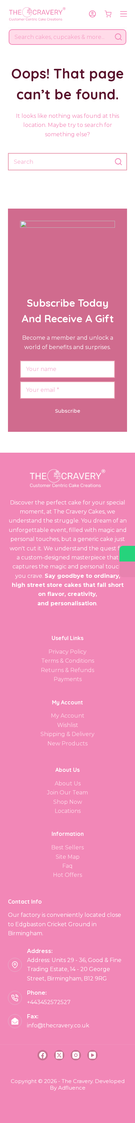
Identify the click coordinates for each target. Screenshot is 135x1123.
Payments (68, 679)
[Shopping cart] (108, 13)
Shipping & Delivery (67, 734)
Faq (67, 866)
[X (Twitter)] (59, 1055)
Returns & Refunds (67, 670)
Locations (68, 811)
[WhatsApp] (127, 554)
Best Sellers (67, 847)
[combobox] (60, 37)
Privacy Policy (67, 651)
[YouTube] (92, 1055)
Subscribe (67, 411)
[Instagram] (76, 1055)
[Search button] (118, 37)
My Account (67, 715)
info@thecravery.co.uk (58, 1025)
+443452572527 (49, 1002)
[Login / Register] (92, 13)
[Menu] (123, 13)
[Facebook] (42, 1055)
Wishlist (67, 725)
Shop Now (67, 802)
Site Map (68, 857)
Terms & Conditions (67, 660)
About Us (68, 783)
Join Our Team (67, 792)
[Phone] (127, 569)
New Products (67, 743)
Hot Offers (67, 875)
